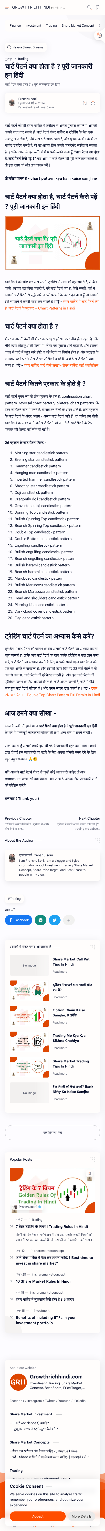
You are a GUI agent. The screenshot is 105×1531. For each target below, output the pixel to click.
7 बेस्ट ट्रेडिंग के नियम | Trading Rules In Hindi (52, 1226)
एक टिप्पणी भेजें (52, 1132)
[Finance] (15, 26)
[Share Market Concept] (78, 26)
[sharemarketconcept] (49, 1251)
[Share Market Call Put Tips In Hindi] (29, 965)
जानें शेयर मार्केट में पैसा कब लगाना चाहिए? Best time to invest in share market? (54, 1260)
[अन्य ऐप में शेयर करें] (69, 920)
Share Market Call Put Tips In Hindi (71, 962)
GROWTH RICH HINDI (31, 7)
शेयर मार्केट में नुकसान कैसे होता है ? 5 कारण (45, 1299)
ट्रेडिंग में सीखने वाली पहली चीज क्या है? (72, 987)
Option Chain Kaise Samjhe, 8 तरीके (69, 1012)
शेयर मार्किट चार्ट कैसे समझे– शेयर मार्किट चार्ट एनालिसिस (61, 365)
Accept (37, 1516)
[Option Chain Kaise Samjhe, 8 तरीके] (29, 1016)
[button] (18, 920)
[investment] (42, 1311)
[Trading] (51, 26)
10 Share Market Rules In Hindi (43, 1281)
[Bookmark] (97, 7)
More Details (82, 1516)
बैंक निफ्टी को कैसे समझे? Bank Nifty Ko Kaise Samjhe (73, 1089)
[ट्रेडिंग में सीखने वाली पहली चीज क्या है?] (29, 990)
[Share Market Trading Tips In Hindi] (29, 1067)
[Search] (89, 7)
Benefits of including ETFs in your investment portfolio (46, 1320)
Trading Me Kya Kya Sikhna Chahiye (69, 1038)
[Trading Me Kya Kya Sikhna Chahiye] (29, 1042)
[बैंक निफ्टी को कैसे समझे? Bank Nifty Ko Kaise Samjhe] (29, 1092)
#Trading (14, 899)
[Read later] (84, 103)
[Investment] (33, 26)
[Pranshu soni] (27, 99)
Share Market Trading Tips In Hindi (71, 1063)
